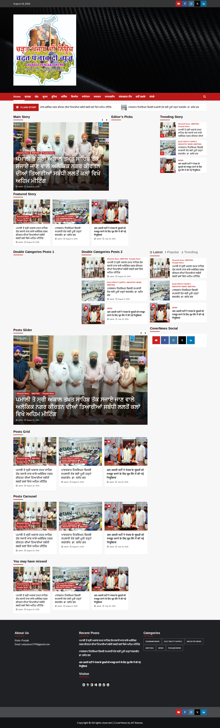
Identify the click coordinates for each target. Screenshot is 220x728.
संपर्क (151, 96)
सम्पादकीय (110, 96)
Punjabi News (20, 153)
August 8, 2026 (100, 187)
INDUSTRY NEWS (185, 144)
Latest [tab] (157, 252)
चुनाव (45, 96)
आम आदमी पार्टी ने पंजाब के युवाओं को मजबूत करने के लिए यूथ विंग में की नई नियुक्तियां (190, 166)
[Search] (205, 97)
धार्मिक (64, 96)
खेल (36, 96)
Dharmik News (184, 124)
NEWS (180, 160)
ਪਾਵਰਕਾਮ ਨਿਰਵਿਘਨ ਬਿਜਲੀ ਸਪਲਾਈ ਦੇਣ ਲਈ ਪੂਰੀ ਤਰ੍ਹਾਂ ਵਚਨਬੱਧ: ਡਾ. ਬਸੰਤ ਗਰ (138, 107)
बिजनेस (74, 96)
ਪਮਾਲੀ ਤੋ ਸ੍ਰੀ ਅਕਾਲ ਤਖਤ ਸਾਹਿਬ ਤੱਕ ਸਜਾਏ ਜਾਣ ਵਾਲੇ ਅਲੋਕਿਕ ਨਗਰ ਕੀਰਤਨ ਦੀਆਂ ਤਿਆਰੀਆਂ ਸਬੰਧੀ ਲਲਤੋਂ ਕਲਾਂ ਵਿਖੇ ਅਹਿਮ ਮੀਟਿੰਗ (190, 136)
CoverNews (120, 722)
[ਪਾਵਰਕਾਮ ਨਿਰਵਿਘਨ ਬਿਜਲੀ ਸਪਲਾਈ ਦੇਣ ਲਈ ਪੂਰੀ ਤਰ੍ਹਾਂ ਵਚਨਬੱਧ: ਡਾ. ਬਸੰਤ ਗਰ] (168, 147)
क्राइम (28, 96)
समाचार (97, 96)
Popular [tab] (172, 252)
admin (88, 187)
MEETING (195, 124)
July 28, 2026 (110, 239)
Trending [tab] (190, 252)
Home (17, 96)
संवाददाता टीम (125, 96)
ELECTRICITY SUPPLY (93, 167)
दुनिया (54, 96)
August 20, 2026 (33, 242)
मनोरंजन (86, 96)
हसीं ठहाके (140, 96)
